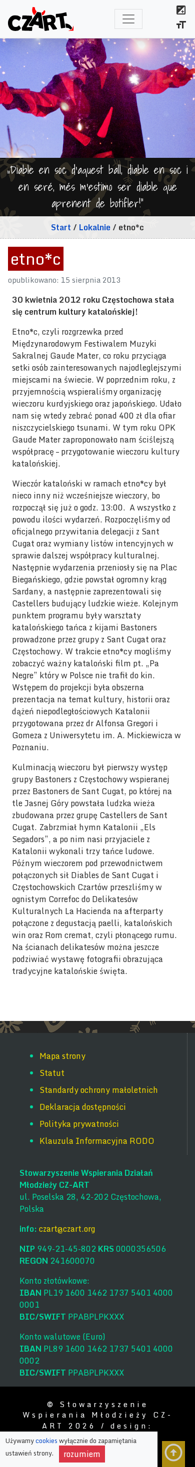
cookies (47, 1441)
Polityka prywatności (79, 1124)
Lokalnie (94, 227)
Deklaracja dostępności (83, 1107)
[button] (181, 11)
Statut (52, 1073)
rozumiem (84, 1454)
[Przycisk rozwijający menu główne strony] (128, 19)
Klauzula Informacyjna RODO (97, 1141)
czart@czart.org (67, 1228)
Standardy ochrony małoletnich (99, 1090)
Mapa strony (63, 1056)
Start (61, 227)
